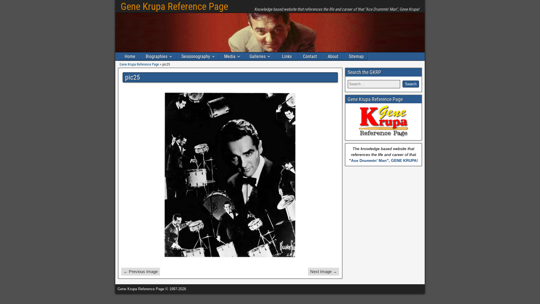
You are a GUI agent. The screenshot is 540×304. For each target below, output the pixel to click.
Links (287, 56)
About (333, 56)
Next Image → (323, 271)
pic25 (132, 77)
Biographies (156, 56)
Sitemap (356, 56)
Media (229, 56)
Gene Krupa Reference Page (174, 6)
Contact (310, 56)
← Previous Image (140, 271)
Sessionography (195, 56)
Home (130, 56)
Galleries (257, 56)
